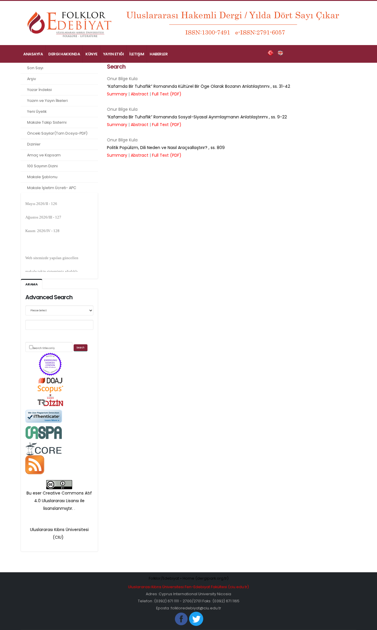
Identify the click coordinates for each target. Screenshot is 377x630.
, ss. (198, 86)
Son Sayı (35, 67)
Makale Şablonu (42, 176)
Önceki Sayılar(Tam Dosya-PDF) (57, 133)
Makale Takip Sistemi (47, 122)
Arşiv (31, 78)
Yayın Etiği (113, 54)
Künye (91, 54)
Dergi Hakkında (64, 54)
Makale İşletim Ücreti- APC (51, 187)
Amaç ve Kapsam (44, 155)
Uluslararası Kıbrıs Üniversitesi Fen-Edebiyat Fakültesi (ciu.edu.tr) (188, 586)
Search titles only (44, 348)
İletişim (136, 54)
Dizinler (34, 144)
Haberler (159, 54)
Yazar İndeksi (39, 89)
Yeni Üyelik (37, 111)
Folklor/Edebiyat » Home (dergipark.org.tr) (189, 578)
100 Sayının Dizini (42, 165)
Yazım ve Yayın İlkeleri (47, 100)
